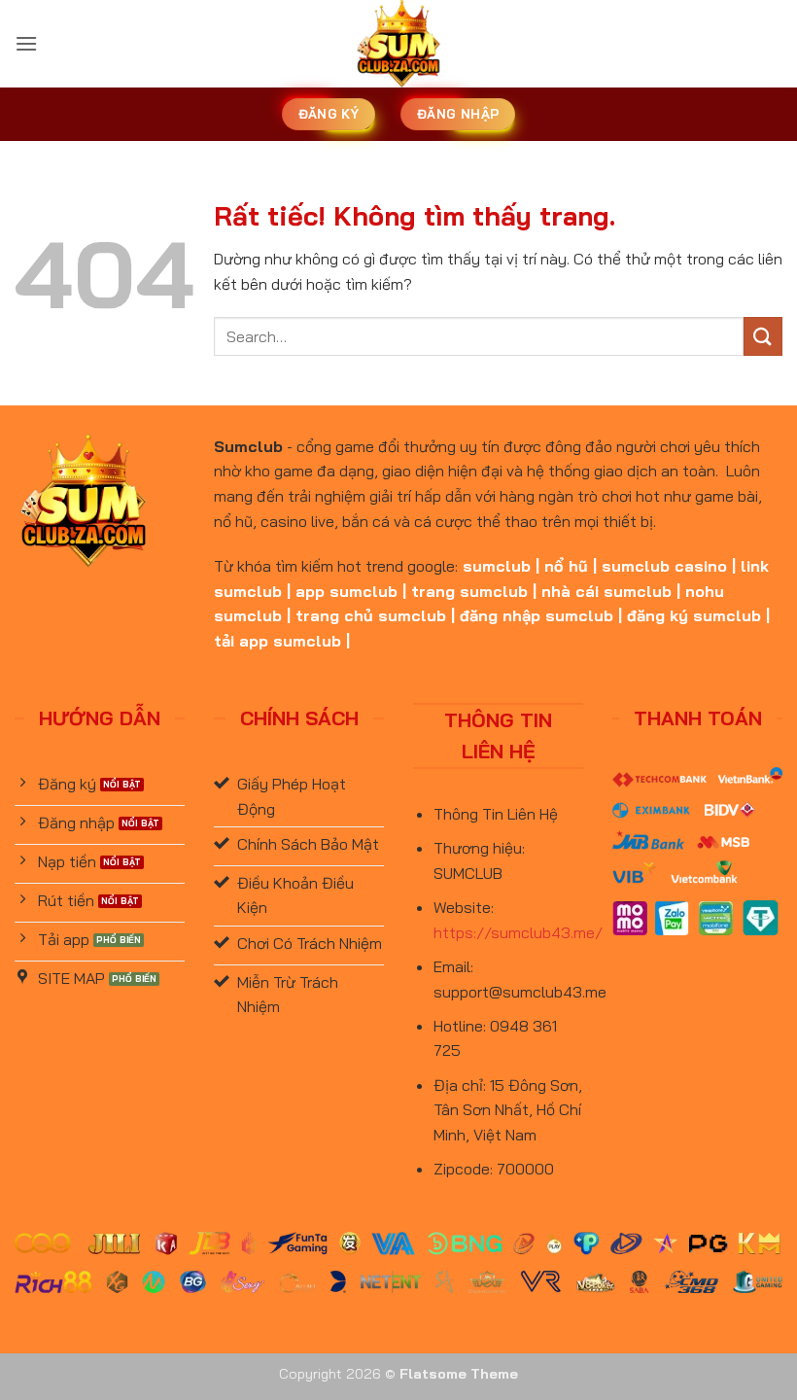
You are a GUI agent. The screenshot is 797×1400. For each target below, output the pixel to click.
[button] (26, 43)
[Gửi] (763, 336)
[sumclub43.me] (399, 44)
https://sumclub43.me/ (518, 932)
